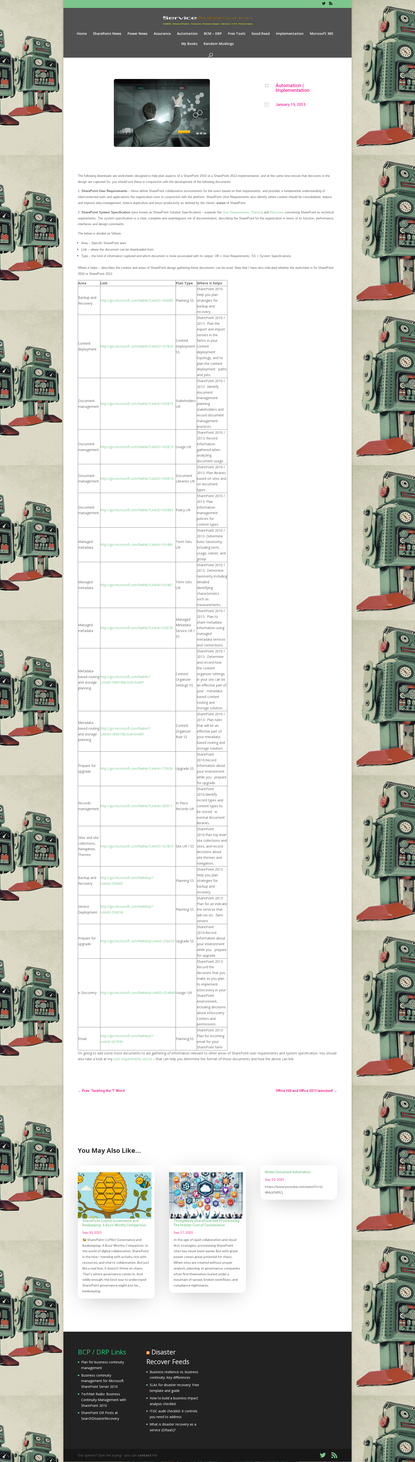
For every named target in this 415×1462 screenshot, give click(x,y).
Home (82, 34)
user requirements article (132, 1059)
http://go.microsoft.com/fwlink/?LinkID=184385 (136, 300)
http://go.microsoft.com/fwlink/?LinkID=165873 (136, 447)
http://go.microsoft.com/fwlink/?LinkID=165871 (136, 403)
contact (144, 1455)
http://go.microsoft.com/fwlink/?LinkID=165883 (136, 510)
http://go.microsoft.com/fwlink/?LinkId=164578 (136, 628)
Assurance (162, 34)
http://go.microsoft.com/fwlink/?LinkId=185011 (136, 806)
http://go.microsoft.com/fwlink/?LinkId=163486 (136, 544)
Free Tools (236, 34)
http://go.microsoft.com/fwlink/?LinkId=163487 (136, 585)
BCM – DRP (213, 34)
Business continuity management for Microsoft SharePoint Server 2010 (102, 1381)
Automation (187, 34)
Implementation (290, 34)
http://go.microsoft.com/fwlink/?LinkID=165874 (136, 478)
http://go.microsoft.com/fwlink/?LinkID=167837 (136, 846)
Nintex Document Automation (288, 1172)
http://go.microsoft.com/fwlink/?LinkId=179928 (136, 768)
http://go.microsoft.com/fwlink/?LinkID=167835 (136, 346)
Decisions (277, 212)
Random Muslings (219, 44)
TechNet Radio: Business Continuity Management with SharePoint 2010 (103, 1400)
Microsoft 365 (321, 34)
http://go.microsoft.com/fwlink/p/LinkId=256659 (137, 941)
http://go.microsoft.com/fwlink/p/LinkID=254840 (137, 992)
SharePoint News (107, 34)
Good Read (260, 34)
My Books (189, 44)
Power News (137, 34)
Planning (257, 212)
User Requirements (235, 212)
